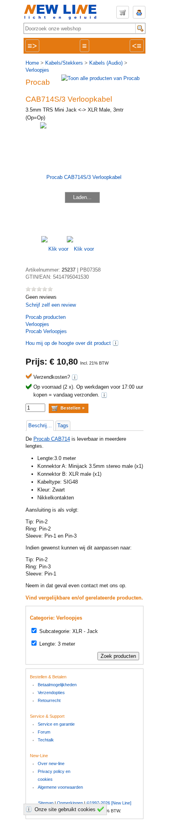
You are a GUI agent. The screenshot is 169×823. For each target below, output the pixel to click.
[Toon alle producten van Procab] (100, 78)
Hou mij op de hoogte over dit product (68, 343)
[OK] (102, 809)
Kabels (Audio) (106, 63)
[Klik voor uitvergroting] (54, 249)
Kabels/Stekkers (64, 63)
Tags (62, 425)
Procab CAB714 (51, 439)
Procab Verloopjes (46, 331)
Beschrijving (40, 425)
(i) (115, 343)
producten (46, 317)
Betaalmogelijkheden (57, 684)
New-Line (63, 12)
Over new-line (51, 763)
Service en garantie (56, 724)
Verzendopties (51, 692)
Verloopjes (37, 70)
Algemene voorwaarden (60, 787)
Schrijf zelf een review (51, 305)
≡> (32, 45)
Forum (44, 732)
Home (32, 63)
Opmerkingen (70, 803)
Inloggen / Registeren (139, 12)
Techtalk (46, 739)
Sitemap (45, 803)
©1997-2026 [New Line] (108, 803)
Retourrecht (49, 700)
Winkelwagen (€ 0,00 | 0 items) (122, 12)
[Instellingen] (30, 809)
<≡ (136, 45)
